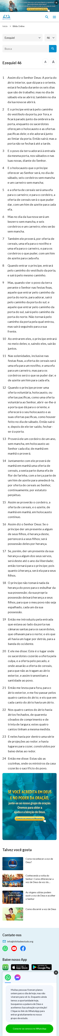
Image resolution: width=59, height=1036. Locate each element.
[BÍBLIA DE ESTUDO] (16, 17)
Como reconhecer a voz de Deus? (39, 860)
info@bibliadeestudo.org (20, 941)
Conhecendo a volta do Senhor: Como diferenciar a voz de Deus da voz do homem (40, 879)
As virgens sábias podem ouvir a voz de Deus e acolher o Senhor (40, 895)
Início (5, 26)
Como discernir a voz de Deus (41, 909)
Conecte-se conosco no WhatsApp (29, 1028)
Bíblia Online (19, 26)
